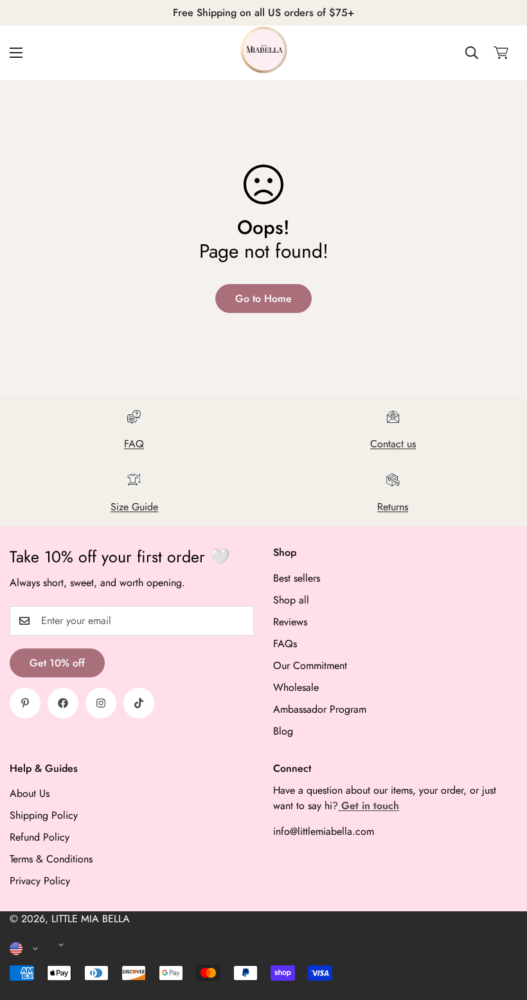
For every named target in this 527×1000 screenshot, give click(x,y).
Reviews (290, 621)
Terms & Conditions (51, 859)
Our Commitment (310, 665)
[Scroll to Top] (502, 930)
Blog (283, 731)
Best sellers (296, 578)
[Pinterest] (25, 703)
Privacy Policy (40, 880)
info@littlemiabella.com (323, 831)
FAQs (285, 643)
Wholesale (296, 687)
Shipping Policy (44, 815)
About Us (29, 793)
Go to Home (263, 298)
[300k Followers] (63, 703)
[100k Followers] (100, 703)
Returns (392, 506)
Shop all (291, 600)
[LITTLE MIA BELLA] (264, 53)
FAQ (134, 443)
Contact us (393, 443)
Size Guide (134, 506)
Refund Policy (39, 837)
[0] (501, 52)
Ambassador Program (319, 709)
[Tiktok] (138, 703)
